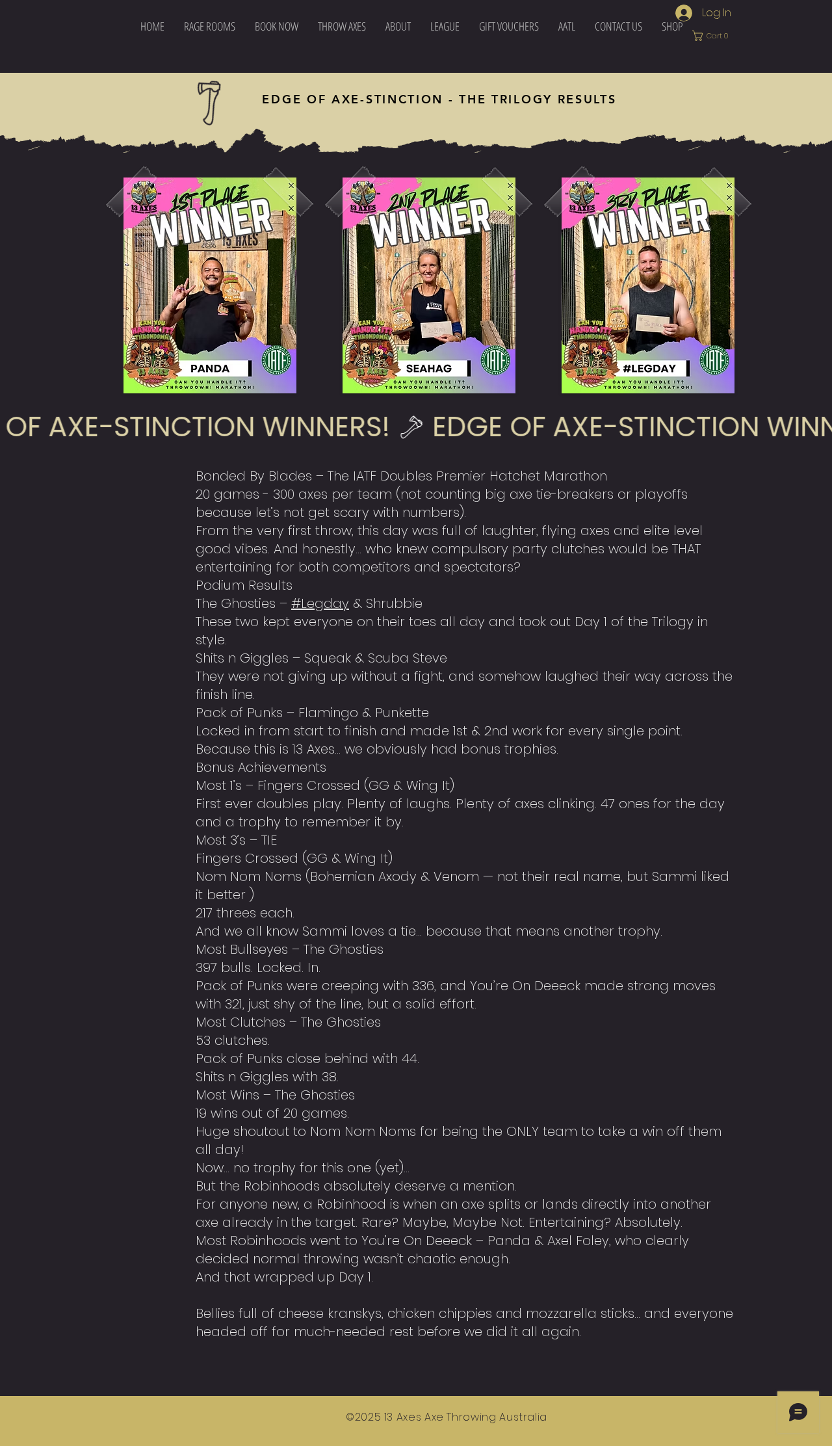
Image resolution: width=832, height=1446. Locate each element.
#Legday (320, 603)
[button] (342, 26)
